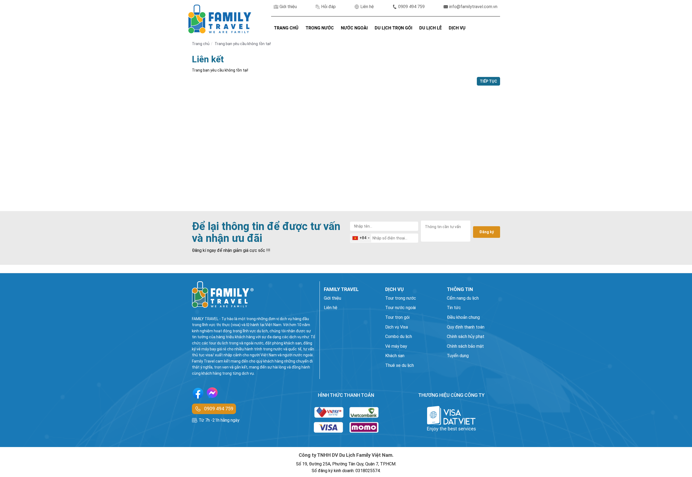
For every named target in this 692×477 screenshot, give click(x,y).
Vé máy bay (396, 346)
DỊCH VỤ (457, 28)
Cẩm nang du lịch (463, 298)
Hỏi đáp (328, 6)
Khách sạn (394, 355)
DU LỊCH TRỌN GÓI (393, 28)
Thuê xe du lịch (399, 365)
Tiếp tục (488, 81)
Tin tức (454, 307)
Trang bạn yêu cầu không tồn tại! (243, 44)
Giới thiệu (288, 6)
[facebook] (198, 394)
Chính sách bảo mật (465, 346)
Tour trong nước (400, 298)
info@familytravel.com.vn (473, 6)
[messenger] (212, 394)
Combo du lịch (398, 336)
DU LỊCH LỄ (430, 28)
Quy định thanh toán (465, 327)
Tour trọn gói (397, 317)
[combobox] (360, 238)
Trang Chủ (286, 28)
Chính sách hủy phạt (465, 336)
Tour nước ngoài (400, 307)
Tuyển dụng (458, 355)
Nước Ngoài (354, 28)
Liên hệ (367, 6)
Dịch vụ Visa (396, 327)
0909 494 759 (411, 6)
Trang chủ (200, 44)
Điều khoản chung (463, 317)
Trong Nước (319, 28)
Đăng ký (486, 232)
